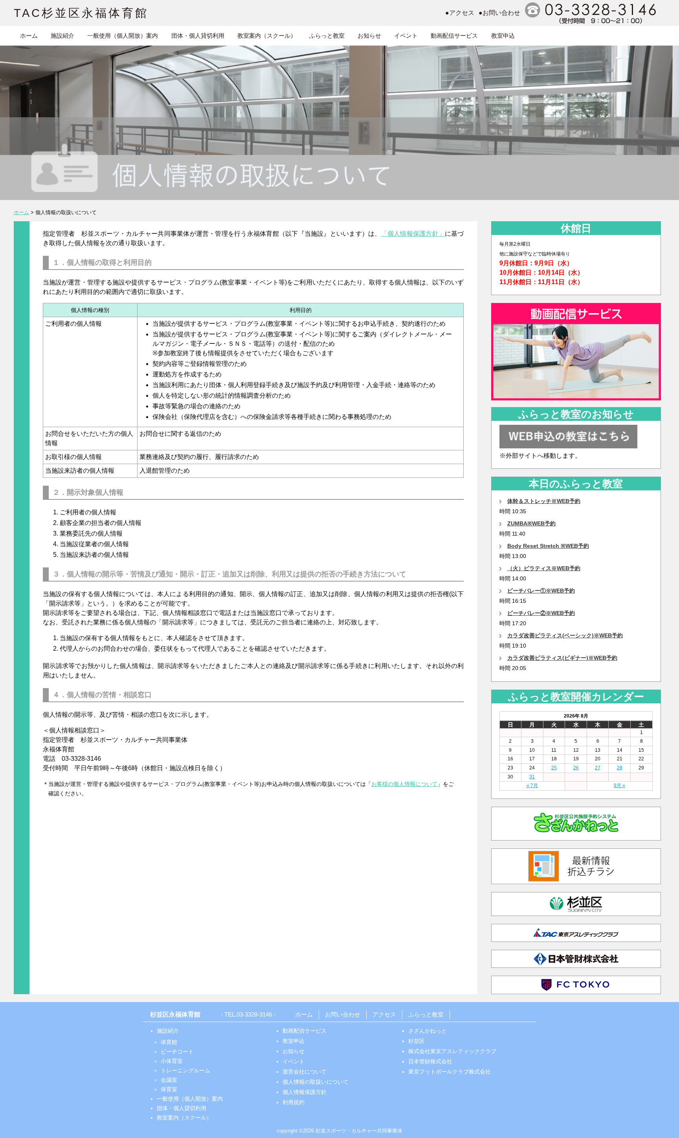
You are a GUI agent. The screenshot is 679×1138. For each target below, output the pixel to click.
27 (597, 768)
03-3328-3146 (254, 1014)
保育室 (169, 1089)
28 (619, 768)
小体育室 (172, 1061)
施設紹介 (62, 35)
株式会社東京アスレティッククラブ (452, 1051)
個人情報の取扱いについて (316, 1082)
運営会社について (305, 1071)
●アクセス (459, 12)
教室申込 (503, 35)
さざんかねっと (427, 1031)
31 (532, 777)
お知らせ (369, 35)
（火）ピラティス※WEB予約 (543, 568)
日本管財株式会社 (430, 1061)
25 (554, 768)
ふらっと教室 (327, 35)
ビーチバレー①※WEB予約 (541, 590)
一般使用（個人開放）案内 (122, 35)
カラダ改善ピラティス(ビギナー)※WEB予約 (562, 658)
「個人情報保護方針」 (413, 233)
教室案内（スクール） (266, 35)
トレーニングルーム (185, 1070)
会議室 (169, 1080)
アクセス (384, 1014)
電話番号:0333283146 (592, 13)
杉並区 (416, 1041)
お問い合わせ (342, 1014)
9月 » (619, 785)
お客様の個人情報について (404, 784)
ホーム (29, 35)
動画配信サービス (454, 35)
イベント (406, 35)
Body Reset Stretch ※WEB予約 (548, 546)
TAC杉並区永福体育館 (81, 13)
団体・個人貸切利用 (197, 35)
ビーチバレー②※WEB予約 (541, 613)
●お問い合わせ (499, 12)
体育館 (169, 1042)
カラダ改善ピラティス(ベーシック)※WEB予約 (565, 635)
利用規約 (294, 1102)
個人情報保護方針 (305, 1092)
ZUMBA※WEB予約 (531, 523)
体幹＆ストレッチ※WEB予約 (543, 501)
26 (576, 768)
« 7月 (532, 785)
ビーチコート (177, 1051)
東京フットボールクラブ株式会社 (449, 1071)
